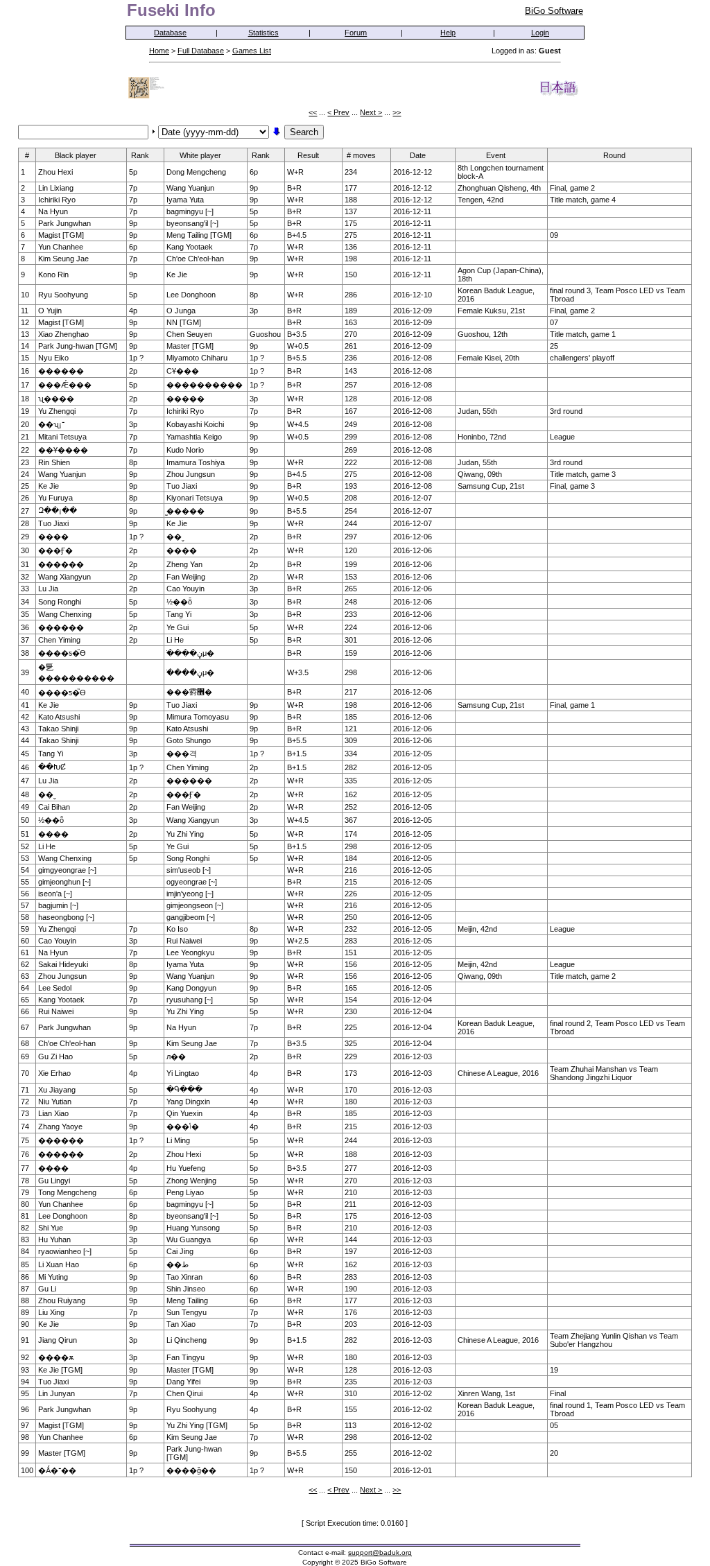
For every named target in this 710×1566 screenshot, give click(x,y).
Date (418, 155)
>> (396, 112)
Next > (371, 112)
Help (448, 32)
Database (170, 32)
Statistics (263, 32)
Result (308, 155)
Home (159, 50)
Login (540, 32)
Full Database (201, 50)
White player (200, 155)
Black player (75, 155)
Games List (251, 50)
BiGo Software (554, 11)
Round (614, 155)
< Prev (338, 112)
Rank (140, 155)
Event (495, 155)
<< (313, 112)
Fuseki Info (171, 10)
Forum (356, 32)
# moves (361, 155)
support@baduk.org (380, 1552)
